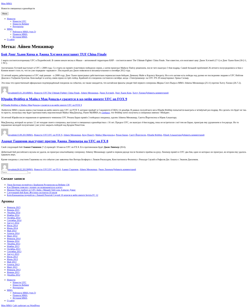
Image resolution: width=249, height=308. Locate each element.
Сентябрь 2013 (14, 251)
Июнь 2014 (12, 228)
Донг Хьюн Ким (123, 93)
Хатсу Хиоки (139, 93)
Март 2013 (12, 267)
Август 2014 (13, 223)
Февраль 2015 (13, 207)
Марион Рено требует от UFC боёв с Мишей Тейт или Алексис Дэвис (41, 190)
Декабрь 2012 (13, 275)
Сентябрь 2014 (14, 220)
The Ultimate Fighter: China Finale (64, 93)
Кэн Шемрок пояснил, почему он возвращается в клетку (35, 187)
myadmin (12, 93)
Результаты (18, 26)
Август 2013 (13, 254)
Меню (4, 14)
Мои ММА (6, 3)
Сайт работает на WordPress (26, 305)
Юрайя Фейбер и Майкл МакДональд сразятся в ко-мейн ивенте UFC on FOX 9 (64, 99)
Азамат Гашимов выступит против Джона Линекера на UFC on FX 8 (54, 141)
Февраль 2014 (13, 238)
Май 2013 (11, 262)
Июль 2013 (12, 256)
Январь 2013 (13, 272)
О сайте (11, 39)
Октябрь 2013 (13, 249)
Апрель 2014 (13, 233)
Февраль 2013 (13, 269)
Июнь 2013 (12, 259)
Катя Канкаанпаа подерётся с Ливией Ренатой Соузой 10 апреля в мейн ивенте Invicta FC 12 (52, 195)
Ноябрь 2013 (13, 246)
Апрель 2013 (13, 264)
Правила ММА (20, 34)
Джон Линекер (105, 169)
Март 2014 (12, 236)
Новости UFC (19, 21)
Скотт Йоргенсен (137, 135)
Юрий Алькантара (172, 135)
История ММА (20, 37)
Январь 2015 (13, 210)
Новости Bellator (21, 24)
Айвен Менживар (89, 93)
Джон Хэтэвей (106, 93)
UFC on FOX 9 (55, 135)
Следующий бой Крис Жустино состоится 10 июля (32, 192)
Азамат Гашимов (70, 169)
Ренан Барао (122, 135)
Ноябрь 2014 (13, 215)
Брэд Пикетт (88, 135)
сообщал (105, 112)
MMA (10, 29)
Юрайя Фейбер (154, 135)
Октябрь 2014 (13, 218)
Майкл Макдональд (105, 135)
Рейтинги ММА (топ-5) (24, 31)
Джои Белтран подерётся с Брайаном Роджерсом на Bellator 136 (38, 185)
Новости (11, 18)
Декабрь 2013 (13, 244)
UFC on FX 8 (54, 169)
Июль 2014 (12, 225)
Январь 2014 (13, 241)
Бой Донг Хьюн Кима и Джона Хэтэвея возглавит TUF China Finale (54, 54)
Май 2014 (11, 231)
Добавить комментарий (157, 93)
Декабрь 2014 (13, 212)
